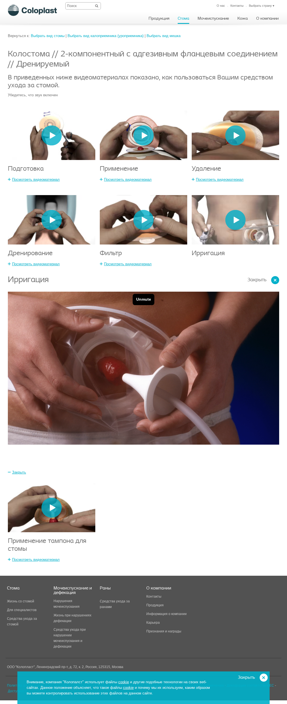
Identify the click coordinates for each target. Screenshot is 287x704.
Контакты (153, 596)
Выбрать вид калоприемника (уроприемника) (106, 36)
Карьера (153, 623)
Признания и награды (163, 631)
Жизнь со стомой (20, 601)
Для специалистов (21, 610)
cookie (123, 682)
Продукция (155, 605)
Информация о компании (166, 614)
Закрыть (257, 280)
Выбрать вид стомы (47, 36)
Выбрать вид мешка (163, 36)
